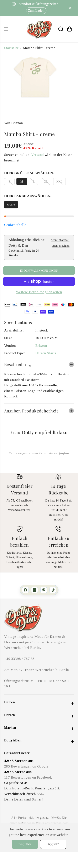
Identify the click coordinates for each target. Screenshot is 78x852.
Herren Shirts (45, 353)
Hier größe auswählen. (29, 173)
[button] (6, 29)
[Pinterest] (43, 590)
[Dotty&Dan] (39, 29)
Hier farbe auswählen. (27, 196)
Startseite (11, 48)
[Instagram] (34, 590)
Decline (25, 844)
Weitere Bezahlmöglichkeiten (39, 292)
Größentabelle (15, 225)
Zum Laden (35, 11)
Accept (53, 844)
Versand (37, 155)
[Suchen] (60, 29)
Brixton (41, 346)
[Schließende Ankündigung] (70, 7)
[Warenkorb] (69, 29)
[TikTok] (53, 590)
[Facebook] (25, 590)
